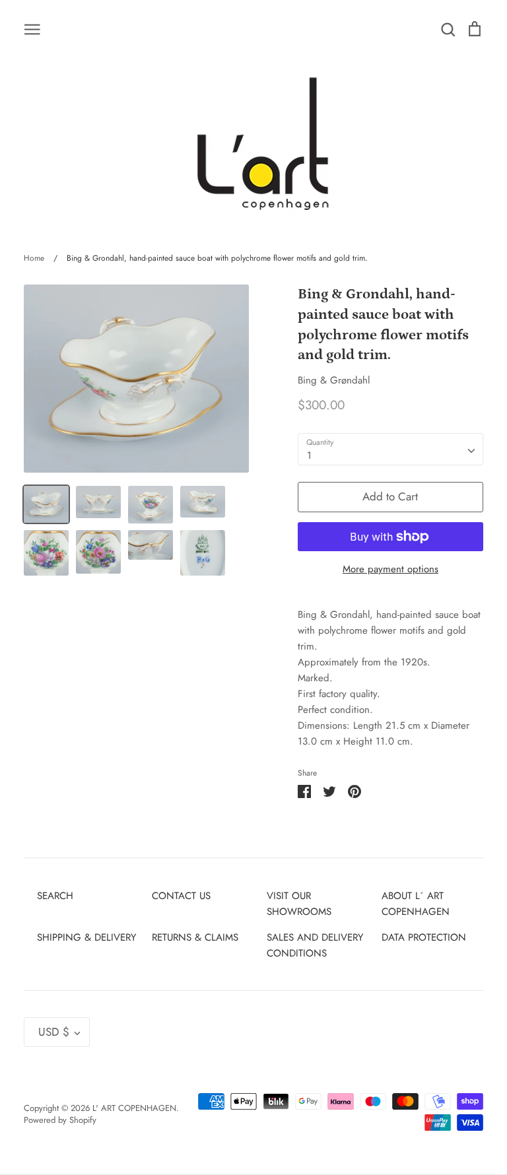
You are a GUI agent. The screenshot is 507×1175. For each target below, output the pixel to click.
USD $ (53, 1032)
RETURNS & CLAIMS (195, 937)
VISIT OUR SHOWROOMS (299, 904)
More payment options (390, 569)
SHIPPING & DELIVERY (86, 937)
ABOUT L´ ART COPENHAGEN (416, 904)
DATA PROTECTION (424, 937)
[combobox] (390, 449)
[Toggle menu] (32, 28)
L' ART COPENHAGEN (134, 1108)
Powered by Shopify (60, 1120)
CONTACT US (181, 896)
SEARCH (55, 896)
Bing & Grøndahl (334, 380)
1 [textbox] (309, 455)
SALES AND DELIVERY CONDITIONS (315, 945)
